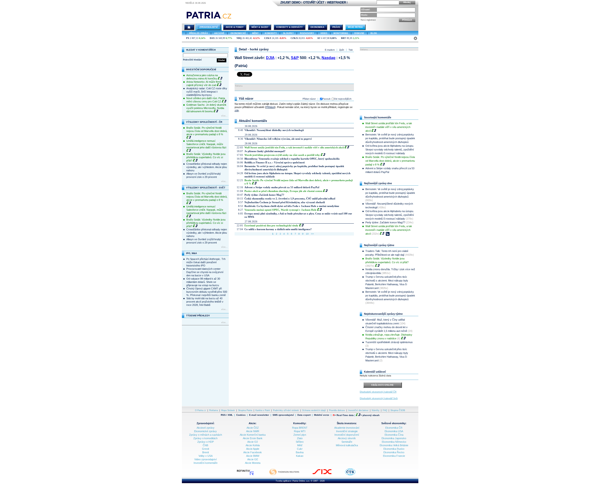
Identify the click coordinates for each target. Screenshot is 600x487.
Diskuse (359, 33)
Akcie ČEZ (253, 427)
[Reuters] (289, 475)
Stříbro (300, 441)
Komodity (271, 33)
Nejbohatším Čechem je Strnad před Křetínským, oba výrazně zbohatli (284, 202)
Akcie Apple (252, 448)
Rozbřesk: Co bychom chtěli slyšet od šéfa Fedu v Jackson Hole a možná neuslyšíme (291, 206)
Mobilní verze (321, 415)
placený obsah (371, 415)
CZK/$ (294, 38)
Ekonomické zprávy (205, 431)
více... (224, 116)
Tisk (351, 50)
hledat (221, 60)
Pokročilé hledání (192, 60)
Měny (255, 33)
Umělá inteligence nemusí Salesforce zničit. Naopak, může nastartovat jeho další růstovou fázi (206, 144)
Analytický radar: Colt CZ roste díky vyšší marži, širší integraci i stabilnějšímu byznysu (206, 91)
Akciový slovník (347, 438)
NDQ (239, 38)
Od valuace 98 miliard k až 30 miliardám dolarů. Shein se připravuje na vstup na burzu (203, 282)
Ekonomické (238, 33)
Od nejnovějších (343, 98)
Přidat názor (309, 98)
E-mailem (330, 50)
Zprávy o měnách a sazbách (205, 434)
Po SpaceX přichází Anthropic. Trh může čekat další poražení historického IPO (205, 262)
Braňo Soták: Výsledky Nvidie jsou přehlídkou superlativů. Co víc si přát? (205, 157)
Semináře (346, 441)
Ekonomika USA (394, 431)
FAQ (385, 410)
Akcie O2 (252, 441)
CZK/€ (267, 38)
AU (318, 38)
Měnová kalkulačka (347, 445)
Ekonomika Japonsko (394, 438)
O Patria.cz (200, 410)
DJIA (270, 58)
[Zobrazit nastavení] (415, 38)
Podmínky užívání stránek (286, 410)
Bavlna (300, 452)
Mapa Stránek (228, 410)
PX (187, 38)
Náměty (375, 410)
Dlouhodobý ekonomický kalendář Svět (379, 398)
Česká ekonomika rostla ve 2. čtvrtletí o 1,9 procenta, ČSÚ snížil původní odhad (289, 198)
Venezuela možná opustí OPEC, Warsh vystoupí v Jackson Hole (280, 209)
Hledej (407, 2)
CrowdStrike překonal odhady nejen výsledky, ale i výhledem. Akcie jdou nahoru (206, 167)
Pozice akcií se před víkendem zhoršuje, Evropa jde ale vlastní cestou (283, 191)
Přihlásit (407, 20)
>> (312, 233)
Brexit (205, 452)
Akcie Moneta (252, 462)
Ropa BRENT (300, 427)
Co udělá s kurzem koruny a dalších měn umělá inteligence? (278, 229)
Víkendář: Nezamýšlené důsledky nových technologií (274, 130)
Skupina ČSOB (397, 410)
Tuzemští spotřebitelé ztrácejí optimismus (389, 342)
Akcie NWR (252, 431)
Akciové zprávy (205, 427)
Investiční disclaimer (358, 410)
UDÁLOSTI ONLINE (382, 385)
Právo (336, 27)
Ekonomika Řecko (393, 452)
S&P (295, 58)
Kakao (299, 455)
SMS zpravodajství (283, 415)
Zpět (341, 50)
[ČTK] (355, 475)
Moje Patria (355, 27)
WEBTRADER (336, 2)
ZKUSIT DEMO (290, 2)
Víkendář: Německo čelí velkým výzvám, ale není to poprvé (278, 138)
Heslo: (364, 15)
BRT (343, 38)
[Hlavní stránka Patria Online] (189, 27)
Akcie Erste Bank (252, 438)
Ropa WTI (299, 431)
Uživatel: (365, 9)
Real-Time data (345, 415)
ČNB (205, 445)
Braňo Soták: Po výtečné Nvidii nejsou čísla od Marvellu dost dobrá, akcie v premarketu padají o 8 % (206, 131)
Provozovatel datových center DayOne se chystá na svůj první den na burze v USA (204, 272)
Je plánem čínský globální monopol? (264, 151)
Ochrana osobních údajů (314, 410)
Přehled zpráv (198, 33)
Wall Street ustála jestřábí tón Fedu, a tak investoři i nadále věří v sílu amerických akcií (294, 147)
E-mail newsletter (259, 415)
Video (323, 33)
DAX (212, 38)
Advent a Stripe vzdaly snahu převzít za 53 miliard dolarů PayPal (281, 187)
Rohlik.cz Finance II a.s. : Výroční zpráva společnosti (274, 162)
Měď (299, 445)
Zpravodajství (208, 27)
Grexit (205, 448)
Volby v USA (206, 455)
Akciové (219, 33)
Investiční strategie (347, 431)
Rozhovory (307, 33)
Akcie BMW (252, 455)
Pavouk (326, 98)
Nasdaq (328, 58)
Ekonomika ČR (393, 427)
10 (307, 233)
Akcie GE (252, 459)
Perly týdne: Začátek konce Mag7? (264, 194)
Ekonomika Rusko (393, 448)
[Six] (326, 475)
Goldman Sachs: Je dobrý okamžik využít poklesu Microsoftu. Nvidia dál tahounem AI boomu (206, 108)
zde (237, 110)
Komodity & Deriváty (289, 27)
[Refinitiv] (250, 475)
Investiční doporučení (346, 434)
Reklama (213, 410)
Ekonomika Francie (394, 455)
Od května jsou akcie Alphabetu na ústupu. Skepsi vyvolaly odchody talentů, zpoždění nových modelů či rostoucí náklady (389, 149)
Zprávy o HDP (205, 441)
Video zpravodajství (205, 459)
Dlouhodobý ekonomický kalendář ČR (378, 392)
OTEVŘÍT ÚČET (313, 2)
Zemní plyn (299, 434)
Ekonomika (317, 27)
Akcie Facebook (252, 452)
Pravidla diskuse (337, 410)
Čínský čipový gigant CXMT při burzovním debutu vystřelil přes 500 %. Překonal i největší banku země (206, 291)
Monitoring (341, 33)
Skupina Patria (245, 410)
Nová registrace (368, 20)
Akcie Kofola (253, 445)
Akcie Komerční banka (253, 434)
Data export (304, 415)
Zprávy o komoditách (205, 438)
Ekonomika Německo (394, 441)
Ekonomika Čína (394, 434)
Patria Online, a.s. (301, 481)
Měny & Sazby (259, 27)
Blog (374, 33)
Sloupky (288, 33)
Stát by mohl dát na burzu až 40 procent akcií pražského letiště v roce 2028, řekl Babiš (204, 301)
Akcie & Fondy (235, 27)
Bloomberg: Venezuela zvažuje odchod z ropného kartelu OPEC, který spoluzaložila (292, 158)
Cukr (300, 448)
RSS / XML (227, 415)
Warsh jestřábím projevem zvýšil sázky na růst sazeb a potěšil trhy (282, 155)
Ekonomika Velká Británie (394, 445)
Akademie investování (346, 427)
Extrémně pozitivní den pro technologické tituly (271, 225)
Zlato (300, 438)
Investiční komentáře (206, 462)
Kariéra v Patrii (262, 410)
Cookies (241, 415)
